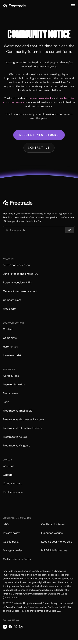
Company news (12, 483)
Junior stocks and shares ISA (20, 273)
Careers (7, 474)
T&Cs (6, 524)
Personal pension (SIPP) (17, 282)
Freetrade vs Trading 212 (17, 410)
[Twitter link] (15, 627)
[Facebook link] (10, 627)
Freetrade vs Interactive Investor (22, 428)
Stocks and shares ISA (16, 265)
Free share (9, 308)
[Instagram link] (21, 627)
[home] (14, 5)
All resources (11, 375)
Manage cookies (13, 550)
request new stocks (41, 98)
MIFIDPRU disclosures (54, 550)
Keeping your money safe (56, 541)
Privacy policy (11, 533)
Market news (10, 393)
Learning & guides (14, 384)
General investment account (20, 291)
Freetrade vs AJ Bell (15, 436)
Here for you (10, 346)
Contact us (39, 148)
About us (8, 466)
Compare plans (12, 300)
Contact (8, 329)
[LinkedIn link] (5, 627)
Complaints (10, 338)
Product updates (13, 492)
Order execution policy (17, 559)
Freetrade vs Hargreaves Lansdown (24, 419)
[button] (72, 5)
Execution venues (52, 533)
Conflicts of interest (53, 524)
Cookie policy (11, 541)
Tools (6, 402)
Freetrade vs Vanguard (16, 445)
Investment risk (12, 355)
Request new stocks (39, 135)
